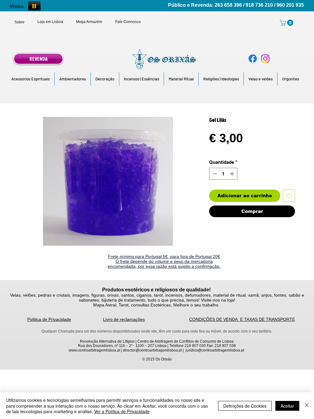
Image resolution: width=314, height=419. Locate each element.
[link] (287, 23)
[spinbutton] (223, 173)
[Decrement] (214, 173)
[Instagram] (265, 58)
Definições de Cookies (244, 406)
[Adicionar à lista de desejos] (289, 196)
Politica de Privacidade (49, 319)
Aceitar (287, 406)
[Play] (34, 5)
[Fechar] (306, 405)
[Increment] (232, 173)
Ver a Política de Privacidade (122, 411)
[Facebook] (252, 58)
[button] (30, 79)
